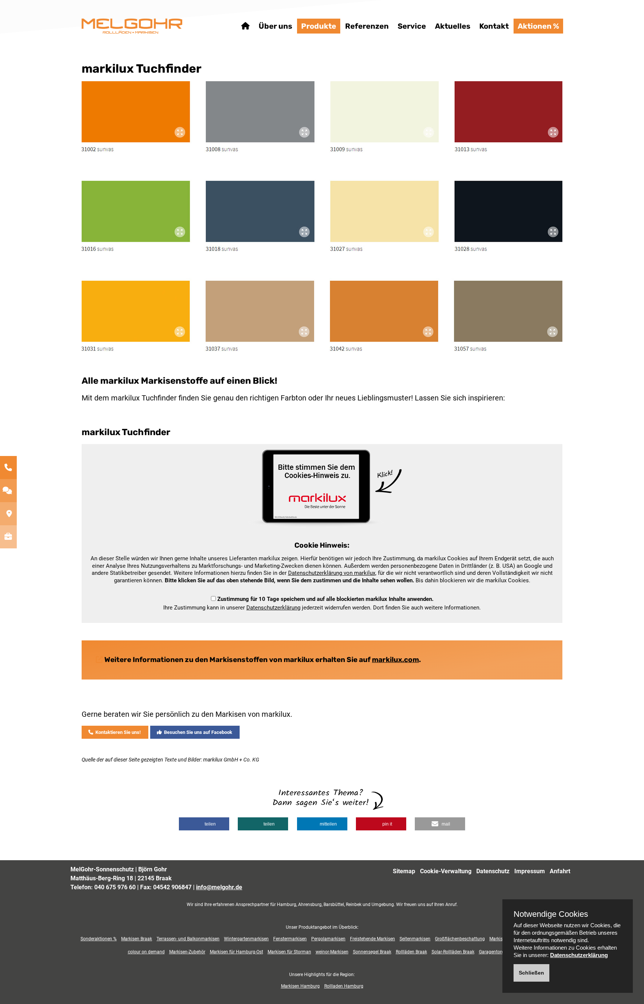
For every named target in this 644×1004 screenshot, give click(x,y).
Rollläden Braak (411, 951)
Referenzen (367, 26)
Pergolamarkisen (328, 938)
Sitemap (404, 871)
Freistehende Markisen (372, 938)
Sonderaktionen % (98, 938)
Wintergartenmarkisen (246, 938)
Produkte (318, 26)
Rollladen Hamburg (343, 986)
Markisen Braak (136, 938)
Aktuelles (452, 26)
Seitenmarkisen (415, 938)
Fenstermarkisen (290, 938)
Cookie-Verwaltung (445, 871)
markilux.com (395, 659)
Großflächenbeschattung (460, 938)
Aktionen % (538, 26)
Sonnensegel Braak (372, 951)
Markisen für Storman (289, 951)
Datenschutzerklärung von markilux (331, 573)
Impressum (529, 871)
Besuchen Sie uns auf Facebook (197, 732)
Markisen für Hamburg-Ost (236, 951)
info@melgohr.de (219, 887)
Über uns (275, 26)
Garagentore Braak (498, 951)
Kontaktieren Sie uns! (117, 732)
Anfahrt (560, 871)
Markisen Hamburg (300, 986)
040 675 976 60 (115, 887)
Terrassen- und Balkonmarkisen (188, 938)
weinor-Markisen (332, 951)
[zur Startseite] (132, 25)
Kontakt (494, 26)
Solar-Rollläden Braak (453, 951)
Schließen (531, 973)
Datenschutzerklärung (273, 607)
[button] (204, 823)
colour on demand (146, 951)
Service (412, 26)
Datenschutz (492, 871)
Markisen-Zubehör (187, 951)
